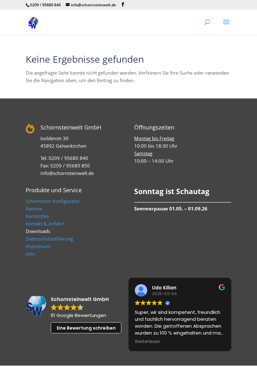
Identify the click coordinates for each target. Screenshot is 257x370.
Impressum (38, 246)
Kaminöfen (37, 216)
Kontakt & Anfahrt (45, 223)
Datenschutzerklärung (49, 238)
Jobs (30, 254)
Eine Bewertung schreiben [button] (86, 328)
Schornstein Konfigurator (53, 201)
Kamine (34, 208)
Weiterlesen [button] (147, 342)
